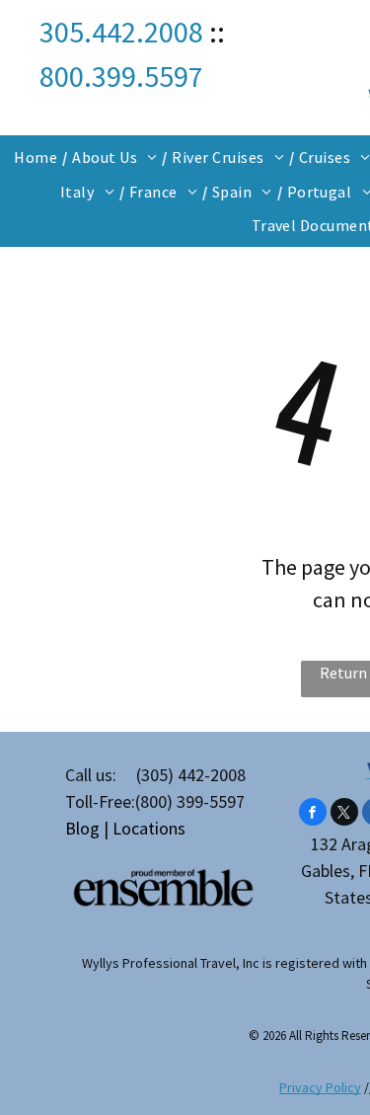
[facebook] (313, 814)
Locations (148, 828)
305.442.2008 (121, 31)
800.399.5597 (121, 76)
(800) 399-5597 (190, 801)
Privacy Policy (320, 1087)
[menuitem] (38, 157)
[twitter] (344, 814)
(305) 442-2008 (191, 774)
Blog (82, 828)
